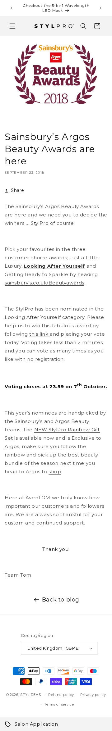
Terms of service (59, 704)
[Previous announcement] (11, 8)
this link (39, 334)
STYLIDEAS (30, 694)
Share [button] (17, 190)
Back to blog (60, 599)
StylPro (40, 223)
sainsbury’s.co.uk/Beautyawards (44, 283)
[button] (12, 26)
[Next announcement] (100, 8)
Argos (12, 446)
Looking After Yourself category (45, 317)
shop (55, 471)
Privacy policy (93, 694)
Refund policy (61, 694)
